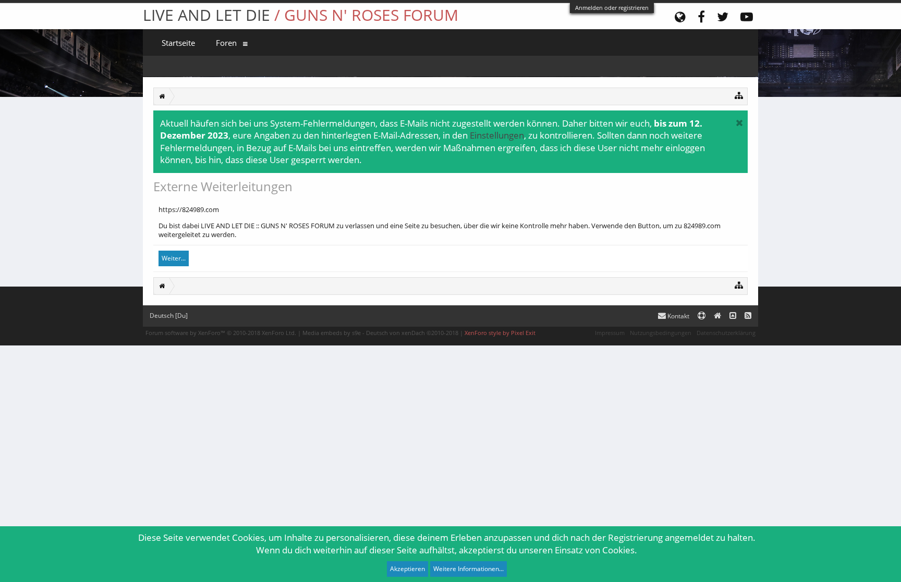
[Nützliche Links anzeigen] (739, 95)
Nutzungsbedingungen (660, 333)
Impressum (610, 333)
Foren (226, 43)
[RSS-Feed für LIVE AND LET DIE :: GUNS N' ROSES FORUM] (748, 316)
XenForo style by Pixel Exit (500, 333)
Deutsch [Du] (169, 315)
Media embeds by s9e (331, 333)
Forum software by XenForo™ (220, 333)
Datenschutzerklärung (726, 333)
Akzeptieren (407, 568)
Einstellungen (497, 135)
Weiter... (174, 258)
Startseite (178, 43)
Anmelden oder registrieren (612, 7)
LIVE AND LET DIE (300, 15)
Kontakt (677, 316)
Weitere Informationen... (468, 568)
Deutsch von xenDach (412, 333)
